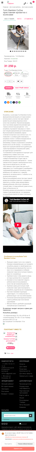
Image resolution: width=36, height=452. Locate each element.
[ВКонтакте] (5, 102)
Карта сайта (24, 395)
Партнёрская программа (24, 392)
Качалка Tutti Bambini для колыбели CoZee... (10, 341)
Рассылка (5, 391)
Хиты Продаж (25, 405)
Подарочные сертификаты (25, 387)
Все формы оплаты (27, 96)
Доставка (23, 366)
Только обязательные (25, 444)
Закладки (5, 389)
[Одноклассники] (8, 102)
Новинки (23, 407)
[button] (10, 51)
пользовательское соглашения (18, 419)
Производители (25, 384)
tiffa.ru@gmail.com (9, 373)
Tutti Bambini (20, 56)
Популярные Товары (24, 401)
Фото (19, 19)
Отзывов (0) (28, 19)
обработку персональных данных (16, 437)
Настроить (8, 444)
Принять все (18, 448)
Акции (22, 398)
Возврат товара (18, 97)
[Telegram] (11, 102)
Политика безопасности (25, 370)
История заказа (7, 386)
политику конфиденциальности (22, 439)
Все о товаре (9, 19)
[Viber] (16, 102)
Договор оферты (26, 373)
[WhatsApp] (19, 102)
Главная (5, 7)
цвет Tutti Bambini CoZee (13, 70)
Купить (9, 88)
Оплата (22, 364)
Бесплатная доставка (8, 97)
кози (12, 353)
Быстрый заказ (22, 88)
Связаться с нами (26, 376)
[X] (14, 102)
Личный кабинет (8, 384)
